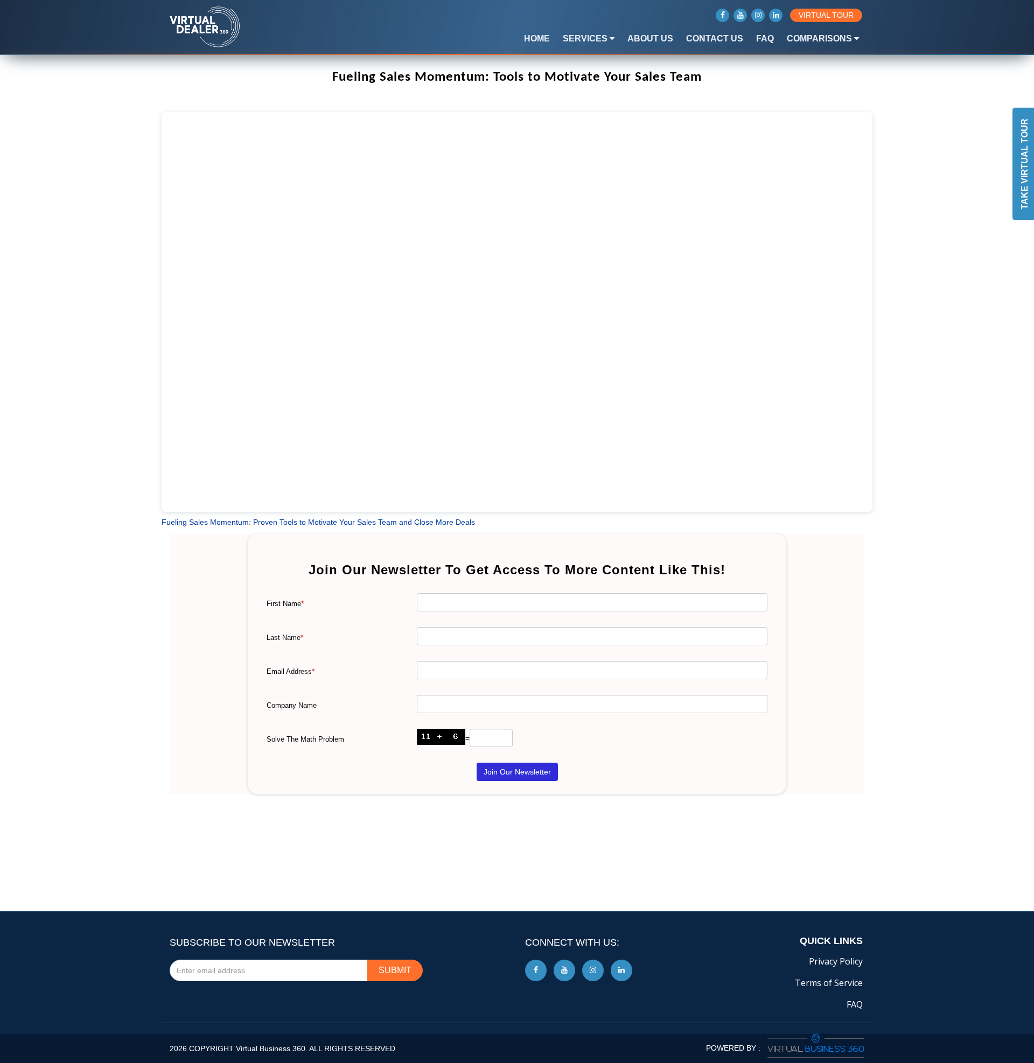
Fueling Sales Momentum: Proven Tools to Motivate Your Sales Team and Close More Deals (318, 522)
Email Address (291, 671)
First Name (285, 604)
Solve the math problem (305, 739)
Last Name (285, 637)
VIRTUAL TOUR (826, 15)
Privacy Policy (836, 961)
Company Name (292, 705)
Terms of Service (829, 983)
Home (537, 38)
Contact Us (714, 38)
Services (586, 38)
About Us (650, 38)
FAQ (765, 38)
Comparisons (820, 38)
